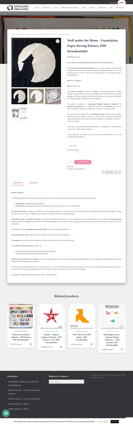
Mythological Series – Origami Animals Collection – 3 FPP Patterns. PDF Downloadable (112, 340)
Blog (56, 8)
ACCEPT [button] (114, 421)
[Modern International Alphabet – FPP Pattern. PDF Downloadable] (21, 316)
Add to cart (81, 162)
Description (18, 183)
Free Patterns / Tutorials (70, 8)
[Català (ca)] (111, 3)
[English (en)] (116, 3)
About (84, 8)
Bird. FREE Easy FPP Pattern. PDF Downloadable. (82, 337)
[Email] (119, 172)
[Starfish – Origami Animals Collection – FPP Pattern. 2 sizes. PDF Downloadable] (51, 316)
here (68, 229)
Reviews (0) (33, 183)
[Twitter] (115, 172)
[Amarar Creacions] (18, 7)
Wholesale (102, 8)
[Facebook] (103, 172)
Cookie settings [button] (103, 421)
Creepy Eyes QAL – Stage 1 (18, 409)
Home (13, 34)
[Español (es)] (113, 3)
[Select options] (30, 344)
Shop (37, 8)
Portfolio (46, 8)
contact (69, 129)
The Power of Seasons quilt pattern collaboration (23, 383)
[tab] (19, 183)
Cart (111, 8)
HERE (77, 121)
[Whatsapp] (107, 172)
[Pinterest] (111, 172)
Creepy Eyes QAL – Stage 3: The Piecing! (24, 399)
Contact (92, 8)
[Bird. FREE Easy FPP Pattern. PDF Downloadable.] (82, 316)
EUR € (121, 3)
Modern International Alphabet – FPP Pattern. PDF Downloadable (21, 337)
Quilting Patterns (20, 34)
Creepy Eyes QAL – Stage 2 (18, 404)
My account (120, 8)
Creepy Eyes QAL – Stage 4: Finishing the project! (24, 392)
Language (72, 146)
